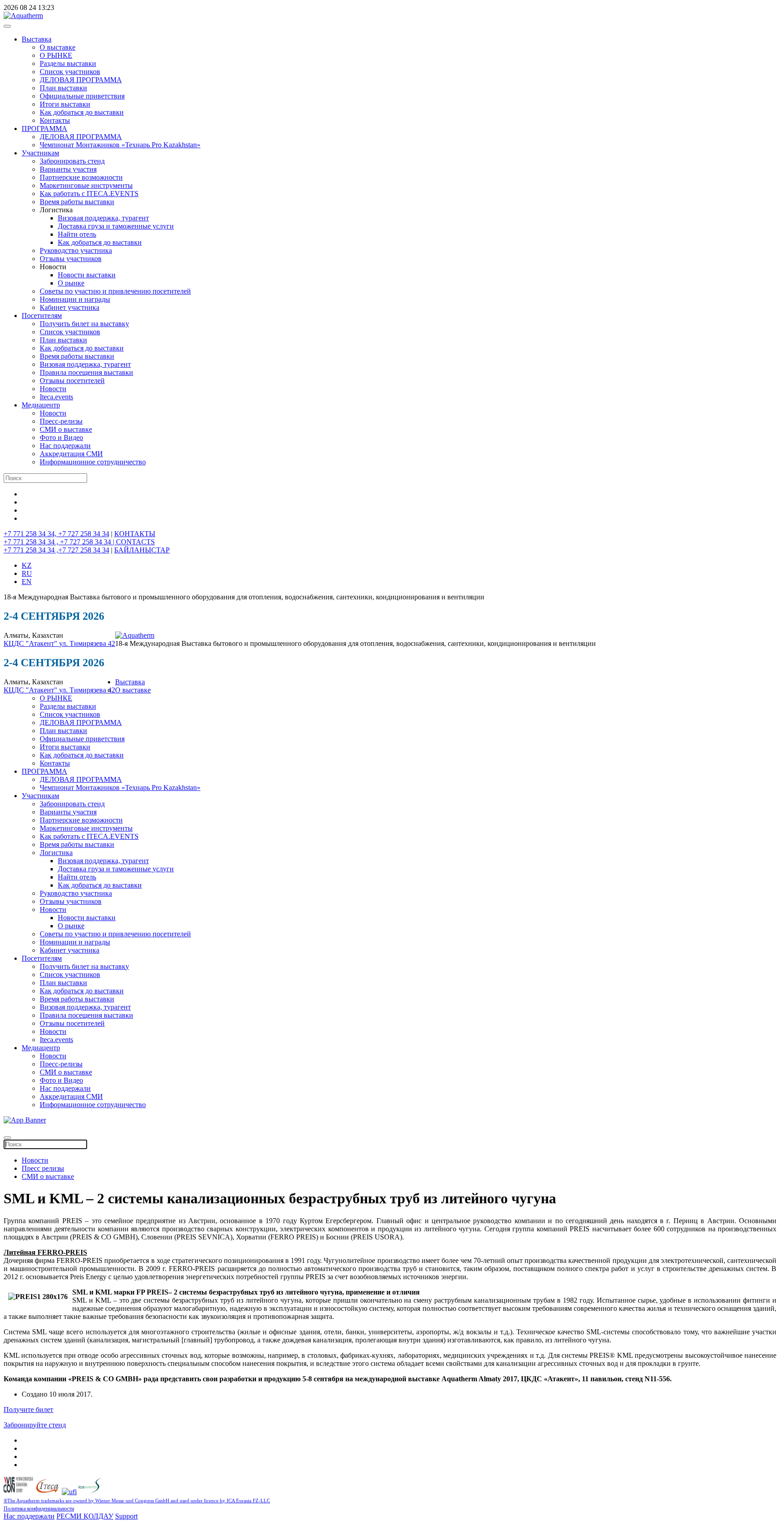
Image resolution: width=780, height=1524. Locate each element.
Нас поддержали (65, 445)
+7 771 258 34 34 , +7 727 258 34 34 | (60, 542)
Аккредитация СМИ (71, 454)
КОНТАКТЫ (134, 534)
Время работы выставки (77, 202)
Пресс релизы (43, 1168)
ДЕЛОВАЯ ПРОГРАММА (81, 80)
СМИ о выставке (66, 429)
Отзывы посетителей (72, 380)
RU (27, 573)
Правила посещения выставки (86, 372)
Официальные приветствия (82, 96)
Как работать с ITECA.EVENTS (89, 193)
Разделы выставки (68, 63)
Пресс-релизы (61, 421)
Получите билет (28, 1409)
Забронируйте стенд (35, 1425)
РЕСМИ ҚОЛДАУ (84, 1516)
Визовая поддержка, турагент (103, 218)
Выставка (36, 39)
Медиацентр (41, 405)
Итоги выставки (65, 104)
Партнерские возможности (81, 177)
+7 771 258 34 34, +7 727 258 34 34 (56, 534)
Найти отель (77, 234)
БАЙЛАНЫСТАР (142, 550)
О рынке (71, 283)
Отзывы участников (71, 258)
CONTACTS (135, 542)
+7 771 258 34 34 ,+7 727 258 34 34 (56, 550)
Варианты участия (68, 169)
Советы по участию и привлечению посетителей (115, 291)
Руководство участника (76, 250)
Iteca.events (56, 397)
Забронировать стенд (72, 161)
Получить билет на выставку (84, 323)
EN (27, 581)
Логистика (56, 852)
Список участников (70, 71)
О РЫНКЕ (56, 55)
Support (126, 1516)
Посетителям (42, 315)
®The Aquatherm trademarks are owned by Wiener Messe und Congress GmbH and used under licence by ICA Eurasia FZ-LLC (137, 1500)
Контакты (55, 120)
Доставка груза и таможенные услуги (116, 226)
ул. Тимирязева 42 (87, 643)
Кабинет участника (69, 307)
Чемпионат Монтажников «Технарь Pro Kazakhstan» (120, 145)
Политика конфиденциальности (39, 1508)
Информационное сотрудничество (93, 462)
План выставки (63, 88)
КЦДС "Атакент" (31, 643)
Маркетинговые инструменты (86, 185)
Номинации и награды (75, 299)
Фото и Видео (61, 437)
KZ (27, 565)
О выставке (57, 47)
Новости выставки (87, 275)
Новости (53, 389)
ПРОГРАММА (44, 128)
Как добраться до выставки (82, 112)
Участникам (40, 153)
